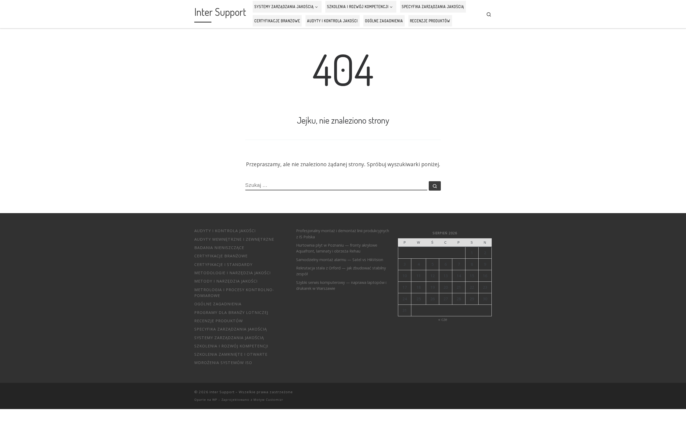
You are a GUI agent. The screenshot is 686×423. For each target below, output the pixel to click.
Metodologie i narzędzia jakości (232, 272)
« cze (442, 319)
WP (214, 400)
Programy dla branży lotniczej (231, 312)
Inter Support (222, 391)
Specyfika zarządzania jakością (230, 329)
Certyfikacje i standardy (223, 264)
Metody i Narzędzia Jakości (226, 281)
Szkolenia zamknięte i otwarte (230, 354)
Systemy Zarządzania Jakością (229, 337)
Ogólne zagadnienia (217, 303)
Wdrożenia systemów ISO (223, 362)
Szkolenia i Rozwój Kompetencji (231, 345)
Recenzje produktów (218, 320)
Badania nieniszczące (219, 247)
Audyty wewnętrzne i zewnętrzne (234, 239)
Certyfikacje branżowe (221, 255)
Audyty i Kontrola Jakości (225, 230)
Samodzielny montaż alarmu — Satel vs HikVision (339, 259)
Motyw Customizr (268, 400)
